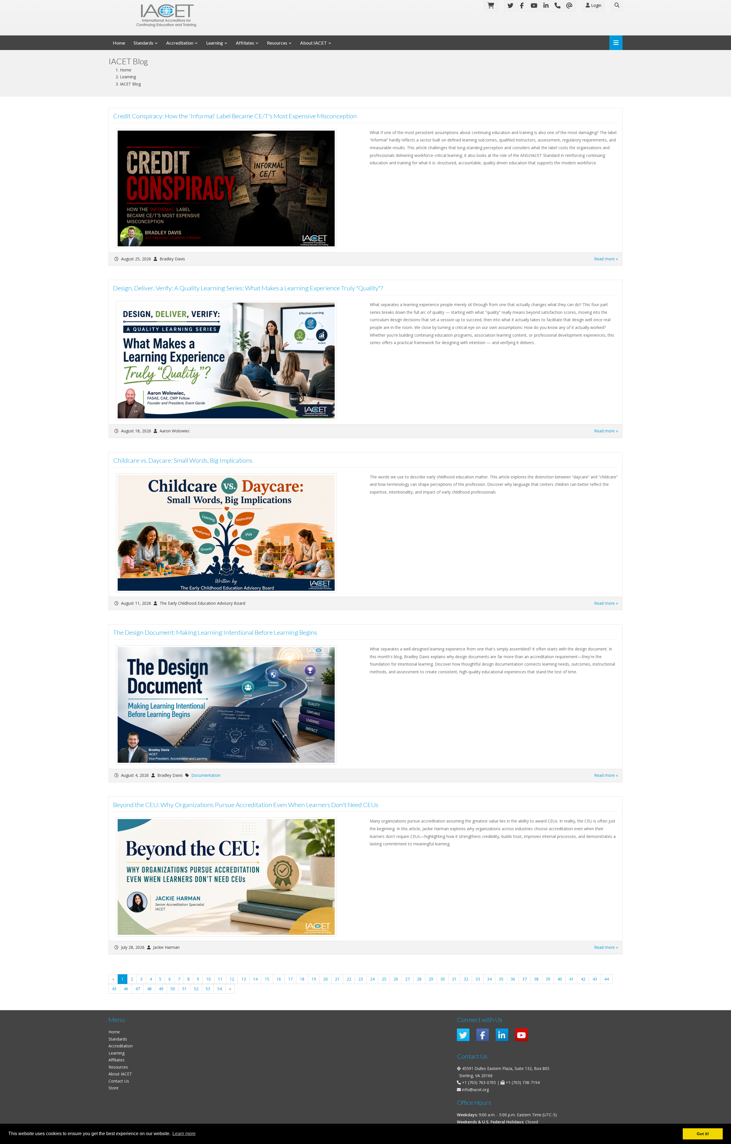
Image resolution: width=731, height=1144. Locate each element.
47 (137, 988)
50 (172, 988)
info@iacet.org (475, 1089)
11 (220, 979)
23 (360, 979)
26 (395, 979)
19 (314, 979)
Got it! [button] (703, 1133)
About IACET (313, 42)
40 (559, 979)
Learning (214, 42)
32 (466, 979)
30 (442, 979)
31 (454, 979)
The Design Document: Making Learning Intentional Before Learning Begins (215, 632)
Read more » (606, 258)
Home (119, 42)
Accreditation (179, 42)
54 (219, 988)
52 (196, 988)
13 (243, 979)
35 (501, 979)
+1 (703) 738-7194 (523, 1082)
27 (407, 979)
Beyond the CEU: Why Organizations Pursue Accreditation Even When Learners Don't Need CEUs (245, 804)
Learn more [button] (184, 1133)
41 (571, 979)
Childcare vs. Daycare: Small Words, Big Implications (182, 460)
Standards (143, 42)
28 (419, 979)
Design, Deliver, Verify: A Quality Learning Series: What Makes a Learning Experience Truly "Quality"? (248, 288)
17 (290, 979)
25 (384, 979)
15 (267, 979)
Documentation (205, 775)
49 (161, 988)
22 (349, 979)
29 (431, 979)
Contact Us (119, 1081)
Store (114, 1088)
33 (477, 979)
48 (149, 988)
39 (548, 979)
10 (208, 979)
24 (372, 979)
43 (595, 979)
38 (536, 979)
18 (302, 979)
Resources (277, 42)
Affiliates (245, 42)
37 (524, 979)
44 (606, 979)
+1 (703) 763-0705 (479, 1082)
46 (126, 988)
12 (232, 979)
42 (583, 979)
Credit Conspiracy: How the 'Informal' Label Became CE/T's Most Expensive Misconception (235, 116)
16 (278, 979)
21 (337, 979)
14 (255, 979)
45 (114, 988)
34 (489, 979)
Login (595, 5)
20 (325, 979)
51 (184, 988)
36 (513, 979)
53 (208, 988)
